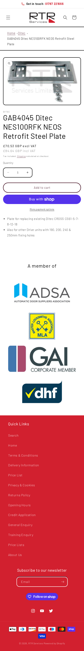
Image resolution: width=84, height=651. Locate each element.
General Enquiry (20, 525)
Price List (15, 475)
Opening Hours (19, 505)
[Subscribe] (62, 582)
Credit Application (22, 515)
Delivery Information (23, 465)
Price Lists (16, 545)
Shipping (21, 156)
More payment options (42, 209)
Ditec (21, 33)
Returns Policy (19, 495)
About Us (15, 555)
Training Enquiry (20, 535)
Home (11, 33)
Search (13, 435)
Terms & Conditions (23, 455)
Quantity (8, 162)
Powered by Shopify (54, 643)
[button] (8, 17)
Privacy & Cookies (21, 485)
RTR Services (35, 643)
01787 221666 (54, 4)
